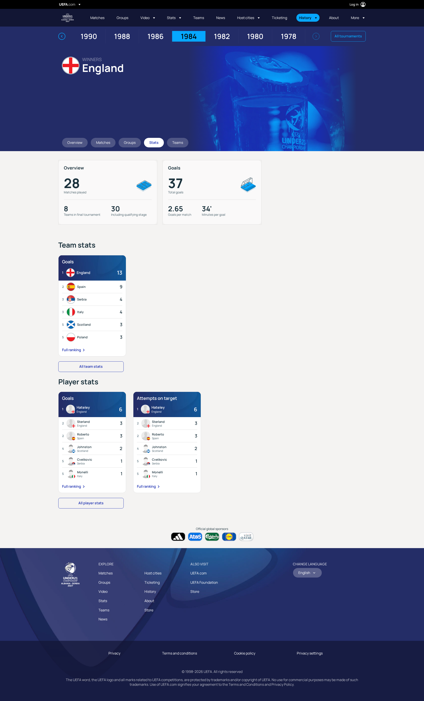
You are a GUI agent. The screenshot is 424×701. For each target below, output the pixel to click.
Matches (105, 573)
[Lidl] (229, 536)
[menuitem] (97, 17)
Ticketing (152, 582)
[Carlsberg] (212, 536)
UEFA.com (198, 573)
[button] (148, 17)
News (102, 619)
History (150, 591)
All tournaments (348, 36)
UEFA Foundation (204, 582)
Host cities (152, 573)
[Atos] (195, 536)
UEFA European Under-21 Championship (67, 17)
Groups (104, 582)
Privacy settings (310, 653)
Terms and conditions (179, 653)
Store (148, 610)
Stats (102, 600)
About (149, 600)
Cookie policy (244, 653)
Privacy (114, 653)
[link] (97, 17)
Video (103, 591)
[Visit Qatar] (246, 536)
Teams (103, 610)
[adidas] (178, 536)
